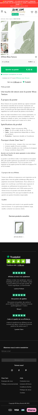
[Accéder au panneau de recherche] (5, 12)
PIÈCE (7, 19)
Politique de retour (25, 390)
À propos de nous (7, 381)
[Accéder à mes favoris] (32, 12)
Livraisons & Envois (25, 384)
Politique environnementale (10, 384)
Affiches (3, 19)
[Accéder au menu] (2, 12)
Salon (11, 19)
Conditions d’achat (25, 387)
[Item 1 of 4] (22, 38)
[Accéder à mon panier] (36, 12)
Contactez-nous (24, 381)
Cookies (22, 393)
